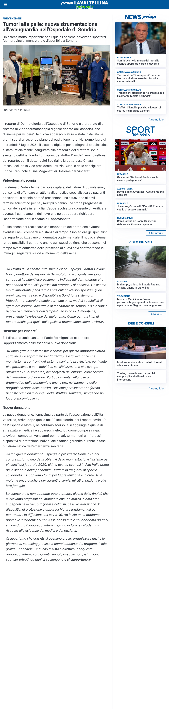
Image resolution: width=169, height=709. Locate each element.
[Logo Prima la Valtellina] (84, 5)
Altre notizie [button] (156, 119)
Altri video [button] (157, 314)
